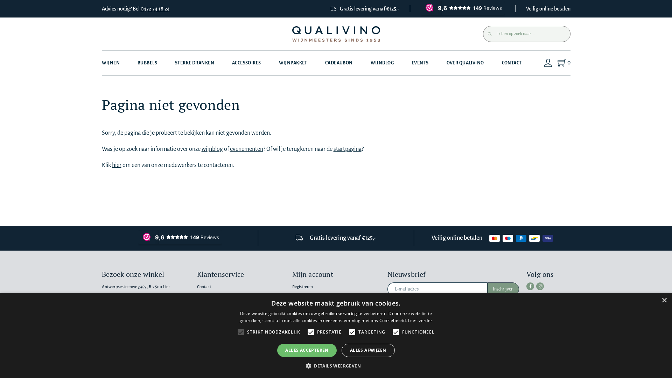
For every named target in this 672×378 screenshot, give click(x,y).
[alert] (336, 335)
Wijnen (111, 63)
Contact (512, 63)
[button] (336, 366)
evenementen (246, 149)
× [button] (664, 300)
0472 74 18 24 (155, 9)
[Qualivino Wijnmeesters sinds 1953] (336, 34)
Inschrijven (503, 289)
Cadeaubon (339, 63)
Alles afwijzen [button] (368, 350)
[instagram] (540, 286)
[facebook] (530, 286)
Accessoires (246, 63)
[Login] (548, 63)
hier (116, 165)
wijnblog (212, 149)
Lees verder (420, 320)
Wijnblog (382, 63)
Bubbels (147, 63)
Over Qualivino (465, 63)
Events (420, 63)
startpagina (348, 149)
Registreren (302, 287)
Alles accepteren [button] (306, 350)
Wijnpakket (293, 63)
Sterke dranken (194, 63)
